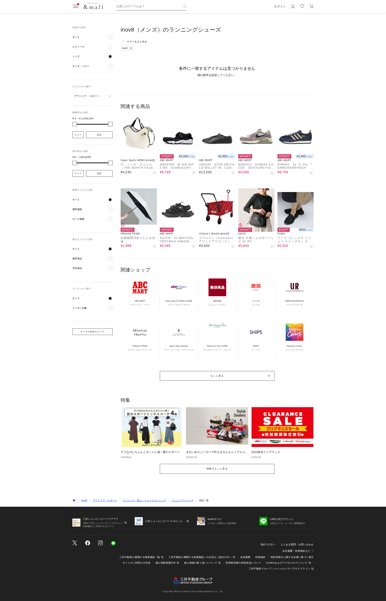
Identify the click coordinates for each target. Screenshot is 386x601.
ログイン (280, 6)
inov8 (84, 500)
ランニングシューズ (182, 500)
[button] (92, 37)
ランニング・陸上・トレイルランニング (144, 500)
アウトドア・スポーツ (105, 500)
